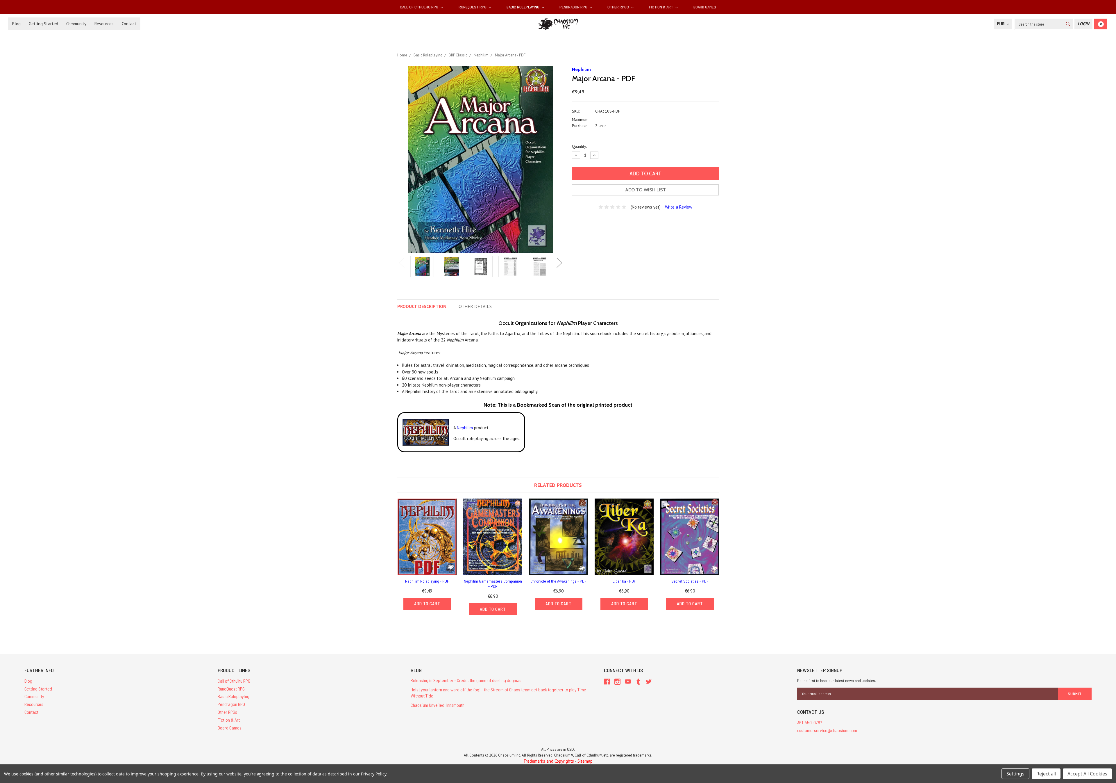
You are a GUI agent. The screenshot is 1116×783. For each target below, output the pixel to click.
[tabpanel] (422, 267)
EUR (1001, 23)
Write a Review (678, 207)
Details (475, 306)
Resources (104, 23)
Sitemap (585, 761)
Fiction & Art (661, 6)
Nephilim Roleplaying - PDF (427, 581)
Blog (16, 23)
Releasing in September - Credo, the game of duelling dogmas (466, 680)
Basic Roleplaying (523, 6)
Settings (1015, 773)
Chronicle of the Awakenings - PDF (558, 581)
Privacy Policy (373, 774)
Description (421, 306)
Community (76, 23)
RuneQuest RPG (473, 6)
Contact (129, 23)
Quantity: (579, 146)
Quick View (427, 537)
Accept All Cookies (1087, 773)
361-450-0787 (809, 722)
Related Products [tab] (558, 485)
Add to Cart (427, 603)
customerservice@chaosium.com (827, 730)
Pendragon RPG (573, 6)
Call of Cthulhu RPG (419, 6)
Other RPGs (618, 6)
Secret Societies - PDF (690, 581)
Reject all (1046, 773)
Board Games (704, 6)
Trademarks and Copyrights (548, 761)
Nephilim (465, 427)
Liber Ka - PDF (624, 581)
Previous (401, 263)
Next (559, 263)
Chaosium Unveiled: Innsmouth (437, 705)
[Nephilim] (426, 432)
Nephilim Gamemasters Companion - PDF (493, 584)
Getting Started (43, 23)
